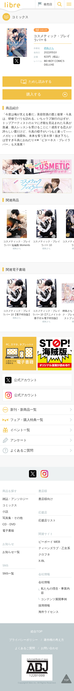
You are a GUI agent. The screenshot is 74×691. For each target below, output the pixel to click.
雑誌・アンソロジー (15, 499)
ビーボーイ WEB (49, 541)
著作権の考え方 (54, 639)
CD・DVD (8, 524)
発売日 (48, 4)
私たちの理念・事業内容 (55, 590)
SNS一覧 (8, 573)
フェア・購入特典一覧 (26, 420)
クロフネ (44, 554)
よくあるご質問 (21, 450)
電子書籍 (8, 530)
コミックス (9, 505)
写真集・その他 (12, 518)
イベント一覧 (20, 430)
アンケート (18, 440)
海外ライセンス (48, 611)
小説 (5, 511)
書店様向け (45, 499)
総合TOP (36, 631)
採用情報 (44, 605)
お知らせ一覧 (11, 552)
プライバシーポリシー (23, 639)
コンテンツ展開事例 (54, 599)
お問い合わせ (49, 648)
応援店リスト (47, 520)
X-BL (41, 560)
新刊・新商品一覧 (23, 409)
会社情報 (44, 582)
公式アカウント (25, 380)
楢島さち (49, 48)
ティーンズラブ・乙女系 (54, 548)
